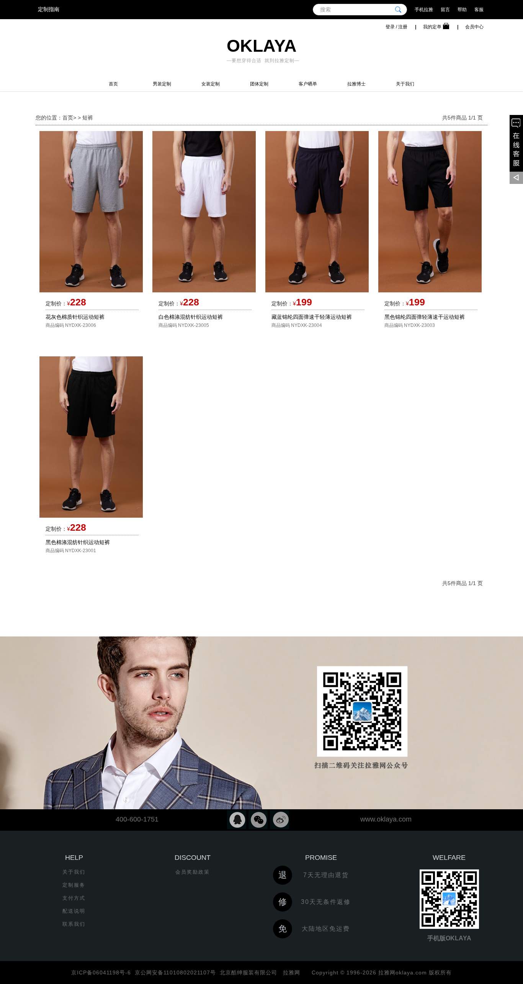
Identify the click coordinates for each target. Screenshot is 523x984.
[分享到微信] (258, 819)
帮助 (462, 9)
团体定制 (259, 84)
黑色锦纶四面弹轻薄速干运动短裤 (424, 317)
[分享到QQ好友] (236, 819)
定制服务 (73, 885)
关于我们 (405, 84)
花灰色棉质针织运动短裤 (75, 317)
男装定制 (162, 84)
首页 (113, 84)
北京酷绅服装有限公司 (248, 972)
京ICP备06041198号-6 (101, 972)
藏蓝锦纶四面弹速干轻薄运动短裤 (311, 317)
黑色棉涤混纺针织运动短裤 (78, 542)
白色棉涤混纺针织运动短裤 (191, 317)
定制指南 (48, 9)
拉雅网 (290, 972)
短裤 (87, 118)
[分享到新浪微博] (279, 819)
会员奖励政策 (192, 872)
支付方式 (73, 898)
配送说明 (73, 911)
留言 (445, 9)
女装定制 (210, 84)
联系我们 (73, 924)
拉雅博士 (356, 84)
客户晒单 (308, 84)
